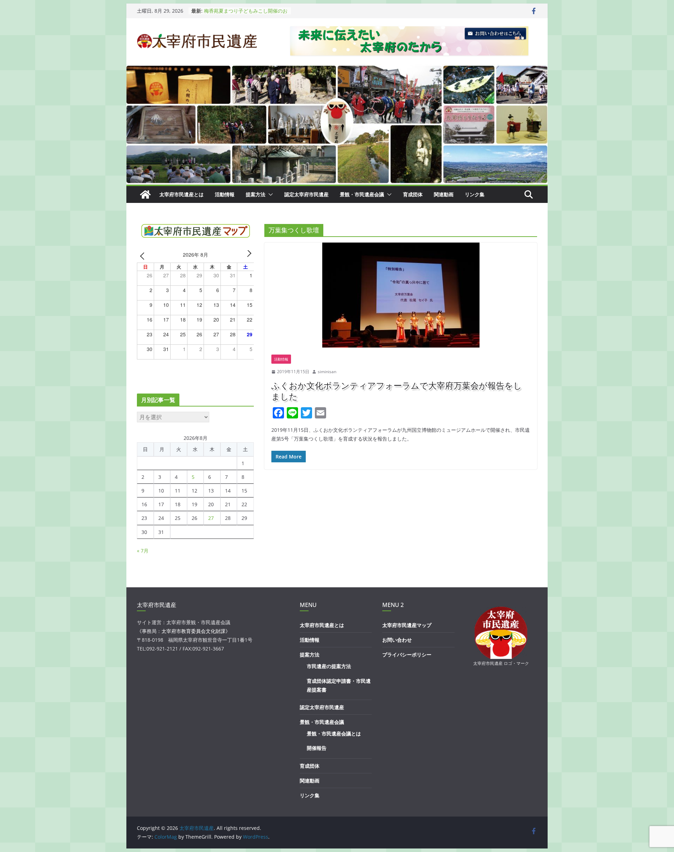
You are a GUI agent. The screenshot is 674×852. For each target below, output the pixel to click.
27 (211, 518)
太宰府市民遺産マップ (406, 625)
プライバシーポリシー (406, 654)
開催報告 (316, 748)
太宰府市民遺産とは (181, 194)
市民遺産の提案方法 (329, 666)
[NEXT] (247, 255)
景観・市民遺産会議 (362, 194)
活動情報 (224, 194)
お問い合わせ (397, 639)
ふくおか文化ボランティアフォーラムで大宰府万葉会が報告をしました (396, 390)
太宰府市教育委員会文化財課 (193, 631)
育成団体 (413, 194)
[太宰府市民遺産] (145, 194)
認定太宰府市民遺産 (306, 194)
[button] (269, 194)
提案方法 (255, 194)
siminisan (327, 372)
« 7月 (142, 550)
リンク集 (474, 194)
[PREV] (143, 255)
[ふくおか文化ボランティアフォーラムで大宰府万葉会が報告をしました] (400, 295)
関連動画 (444, 194)
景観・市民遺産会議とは (334, 733)
